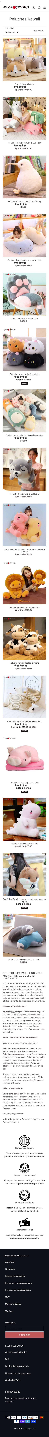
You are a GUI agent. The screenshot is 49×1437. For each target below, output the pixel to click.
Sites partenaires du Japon (18, 1373)
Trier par (9, 28)
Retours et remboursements (18, 1283)
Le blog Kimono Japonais (17, 1366)
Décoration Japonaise (32, 1119)
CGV (7, 1297)
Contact (9, 1311)
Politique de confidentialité (18, 1290)
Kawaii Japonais (12, 1119)
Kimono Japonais (28, 1428)
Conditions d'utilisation (16, 1352)
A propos (9, 1262)
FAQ (7, 1359)
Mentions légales (13, 1304)
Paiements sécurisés (15, 1276)
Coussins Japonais (11, 1122)
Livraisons (10, 1269)
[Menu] (44, 7)
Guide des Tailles (13, 1380)
